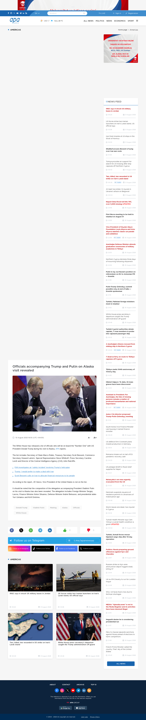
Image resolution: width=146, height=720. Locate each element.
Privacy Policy (95, 717)
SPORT (131, 21)
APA (57, 449)
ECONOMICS (119, 21)
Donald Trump (21, 508)
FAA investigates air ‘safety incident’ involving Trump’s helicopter (42, 467)
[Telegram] (20, 13)
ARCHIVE (80, 685)
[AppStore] (80, 708)
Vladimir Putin (38, 508)
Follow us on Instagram (20, 548)
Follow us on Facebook (67, 548)
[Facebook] (8, 13)
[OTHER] (136, 21)
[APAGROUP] (73, 702)
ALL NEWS (88, 21)
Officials (76, 508)
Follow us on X (88, 548)
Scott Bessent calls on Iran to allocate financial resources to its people (45, 476)
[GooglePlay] (65, 708)
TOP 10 (93, 685)
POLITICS (100, 21)
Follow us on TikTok (43, 548)
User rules (84, 717)
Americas (134, 30)
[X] (14, 13)
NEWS (109, 21)
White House (21, 513)
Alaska (64, 508)
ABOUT (53, 685)
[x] (68, 690)
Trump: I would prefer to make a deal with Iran (34, 471)
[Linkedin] (23, 13)
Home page (122, 30)
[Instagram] (11, 13)
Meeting (53, 508)
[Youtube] (17, 13)
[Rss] (26, 13)
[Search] (84, 14)
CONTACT (66, 685)
